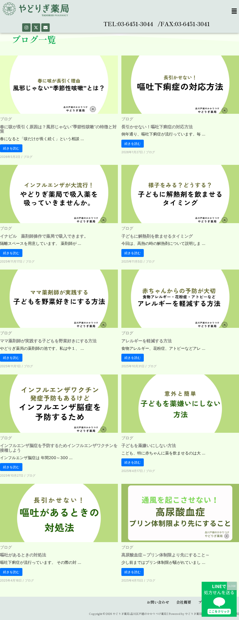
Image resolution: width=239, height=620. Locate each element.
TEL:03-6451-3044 (128, 24)
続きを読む (11, 148)
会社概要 (183, 602)
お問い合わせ (158, 602)
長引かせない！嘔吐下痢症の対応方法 (157, 126)
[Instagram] (26, 27)
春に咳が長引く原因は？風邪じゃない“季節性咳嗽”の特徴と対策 (58, 129)
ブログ (6, 119)
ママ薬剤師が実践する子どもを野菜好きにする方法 (48, 340)
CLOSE (232, 586)
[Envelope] (45, 27)
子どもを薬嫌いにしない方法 (148, 445)
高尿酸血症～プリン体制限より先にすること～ (165, 554)
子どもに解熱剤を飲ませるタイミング (157, 236)
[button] (234, 11)
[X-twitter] (36, 27)
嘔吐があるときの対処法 (23, 554)
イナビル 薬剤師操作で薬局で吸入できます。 (44, 236)
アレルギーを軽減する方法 (146, 340)
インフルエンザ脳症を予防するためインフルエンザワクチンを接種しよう (59, 448)
